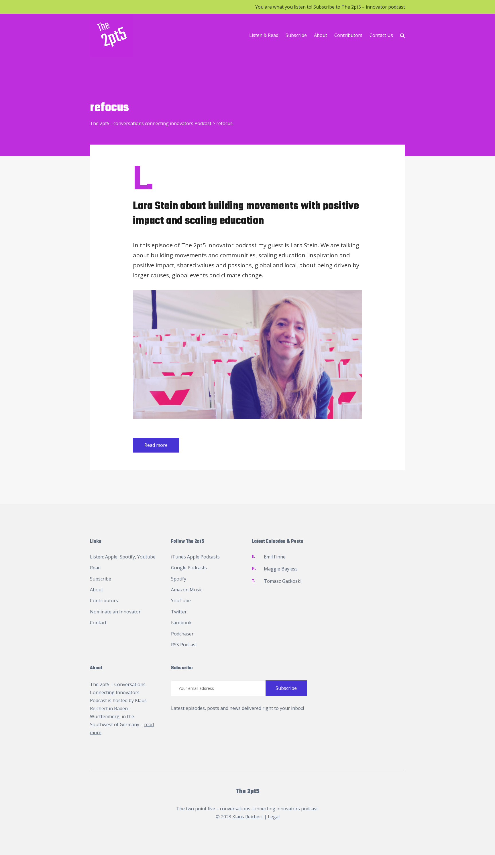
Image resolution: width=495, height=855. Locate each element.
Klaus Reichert (247, 816)
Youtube (146, 557)
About (320, 35)
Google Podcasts (189, 567)
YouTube (181, 600)
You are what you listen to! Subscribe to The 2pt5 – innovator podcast (330, 7)
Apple (111, 557)
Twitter (179, 612)
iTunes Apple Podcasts (195, 557)
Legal (274, 816)
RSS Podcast (184, 644)
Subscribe (296, 35)
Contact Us (381, 35)
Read (95, 567)
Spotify (127, 557)
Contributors (348, 35)
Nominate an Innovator (115, 612)
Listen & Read (263, 35)
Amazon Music (186, 590)
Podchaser (182, 634)
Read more (156, 445)
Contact (98, 622)
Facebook (181, 622)
